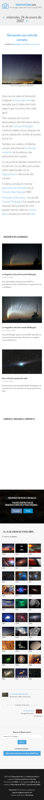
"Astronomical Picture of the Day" (25, 779)
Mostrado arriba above (14, 197)
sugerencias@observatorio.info (22, 792)
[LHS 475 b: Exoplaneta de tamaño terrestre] (35, 548)
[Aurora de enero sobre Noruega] (21, 603)
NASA (16, 782)
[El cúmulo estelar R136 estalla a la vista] (8, 589)
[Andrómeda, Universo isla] (35, 617)
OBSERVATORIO (24, 4)
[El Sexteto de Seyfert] (21, 645)
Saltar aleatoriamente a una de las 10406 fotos (22, 753)
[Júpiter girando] (8, 617)
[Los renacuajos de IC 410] (21, 576)
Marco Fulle (24, 44)
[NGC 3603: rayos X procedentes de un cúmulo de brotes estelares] (8, 659)
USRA (38, 784)
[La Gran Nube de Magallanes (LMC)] (8, 673)
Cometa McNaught (23, 126)
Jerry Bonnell (31, 784)
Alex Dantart (29, 795)
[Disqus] (22, 451)
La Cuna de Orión (29, 711)
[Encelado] (35, 645)
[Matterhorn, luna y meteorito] (8, 576)
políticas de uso (35, 782)
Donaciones (12, 790)
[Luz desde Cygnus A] (21, 589)
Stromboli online (33, 44)
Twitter (28, 511)
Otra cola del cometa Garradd (14, 378)
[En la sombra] (35, 562)
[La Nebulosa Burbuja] (21, 617)
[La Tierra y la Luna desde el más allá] (21, 548)
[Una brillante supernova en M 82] (35, 589)
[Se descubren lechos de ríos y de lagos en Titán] (35, 631)
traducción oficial (32, 777)
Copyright (16, 44)
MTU (23, 784)
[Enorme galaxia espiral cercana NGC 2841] (21, 562)
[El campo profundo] (35, 673)
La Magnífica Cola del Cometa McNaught (19, 274)
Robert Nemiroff (16, 784)
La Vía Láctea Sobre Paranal (19, 694)
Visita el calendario (10, 537)
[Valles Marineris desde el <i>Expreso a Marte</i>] (8, 645)
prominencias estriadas (14, 188)
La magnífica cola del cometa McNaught (19, 327)
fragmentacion (10, 174)
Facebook (16, 511)
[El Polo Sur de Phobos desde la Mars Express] (35, 603)
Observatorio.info (17, 777)
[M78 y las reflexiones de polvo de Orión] (35, 576)
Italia (32, 214)
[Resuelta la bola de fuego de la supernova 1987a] (21, 673)
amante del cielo (21, 100)
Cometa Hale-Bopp (12, 192)
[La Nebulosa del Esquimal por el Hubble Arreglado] (21, 659)
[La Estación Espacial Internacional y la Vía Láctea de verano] (8, 603)
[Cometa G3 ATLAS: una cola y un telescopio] (8, 548)
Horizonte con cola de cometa (22, 37)
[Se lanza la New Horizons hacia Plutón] (21, 631)
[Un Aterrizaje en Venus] (35, 659)
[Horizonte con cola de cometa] (8, 631)
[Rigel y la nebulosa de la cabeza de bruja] (8, 562)
